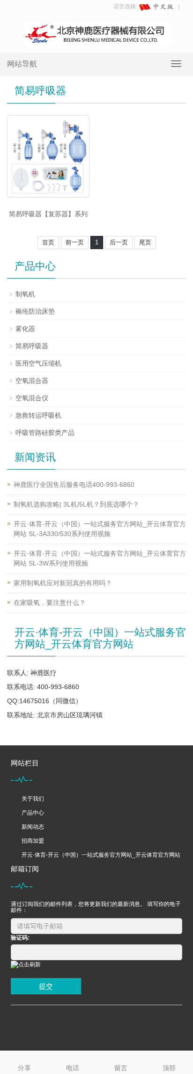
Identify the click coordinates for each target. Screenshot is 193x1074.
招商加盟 (33, 841)
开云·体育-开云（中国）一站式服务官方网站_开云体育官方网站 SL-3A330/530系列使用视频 (100, 528)
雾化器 (25, 328)
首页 (48, 242)
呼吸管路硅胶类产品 (44, 432)
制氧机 (25, 294)
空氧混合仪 (31, 398)
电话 (72, 1068)
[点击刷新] (26, 965)
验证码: (20, 937)
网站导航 (22, 64)
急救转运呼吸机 (38, 415)
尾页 (145, 242)
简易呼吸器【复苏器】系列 (48, 214)
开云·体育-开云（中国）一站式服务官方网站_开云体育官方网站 (101, 855)
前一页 (75, 242)
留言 (120, 1068)
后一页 (119, 242)
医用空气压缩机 (38, 363)
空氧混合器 (31, 380)
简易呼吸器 (31, 346)
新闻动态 (33, 827)
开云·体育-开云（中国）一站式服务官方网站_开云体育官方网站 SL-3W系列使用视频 (100, 558)
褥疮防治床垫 (35, 311)
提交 (46, 986)
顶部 (169, 1068)
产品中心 (33, 812)
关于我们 (33, 798)
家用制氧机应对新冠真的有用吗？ (63, 583)
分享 (24, 1068)
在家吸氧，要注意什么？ (50, 602)
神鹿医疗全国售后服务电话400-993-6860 (74, 484)
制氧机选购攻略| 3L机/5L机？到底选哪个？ (76, 504)
